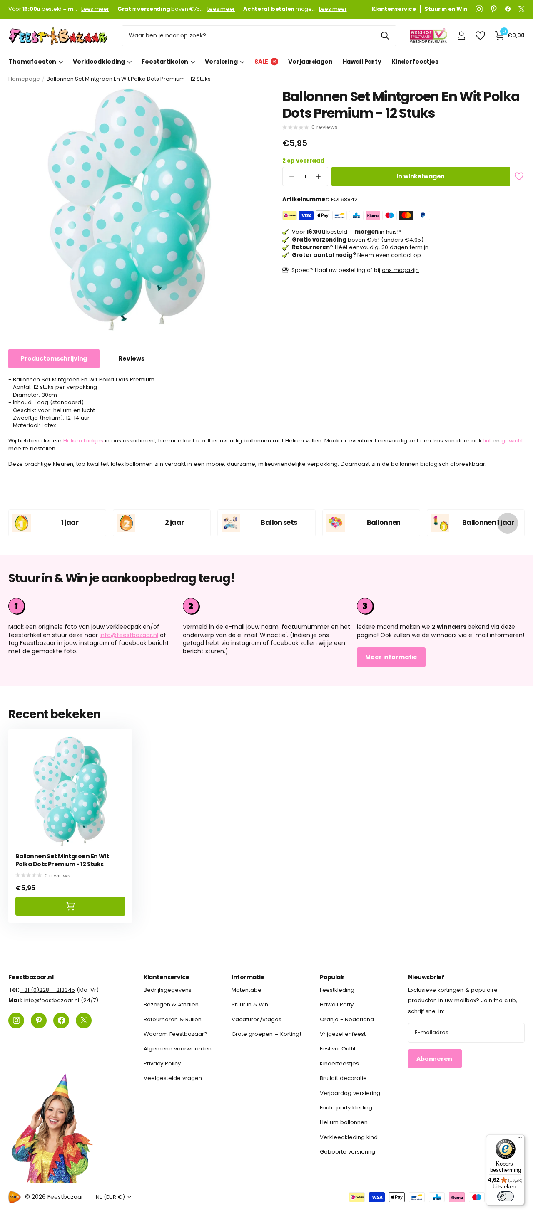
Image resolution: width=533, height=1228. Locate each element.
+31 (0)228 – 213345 (47, 990)
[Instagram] (479, 9)
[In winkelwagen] (70, 906)
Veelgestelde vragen (173, 1078)
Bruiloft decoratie (343, 1078)
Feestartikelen (165, 61)
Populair (332, 977)
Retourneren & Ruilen (173, 1019)
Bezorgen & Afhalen (171, 1004)
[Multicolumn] (441, 606)
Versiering (221, 61)
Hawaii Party (362, 61)
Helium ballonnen (344, 1122)
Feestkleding (337, 990)
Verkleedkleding (99, 61)
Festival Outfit (338, 1049)
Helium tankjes (83, 441)
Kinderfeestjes (414, 61)
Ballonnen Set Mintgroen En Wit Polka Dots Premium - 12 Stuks (62, 860)
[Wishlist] (480, 35)
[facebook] (508, 9)
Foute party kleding (346, 1108)
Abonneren (434, 1059)
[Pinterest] (494, 9)
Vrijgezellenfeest (343, 1034)
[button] (318, 177)
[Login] (461, 35)
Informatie (248, 977)
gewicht (512, 441)
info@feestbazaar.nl (129, 635)
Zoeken (385, 35)
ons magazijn (400, 270)
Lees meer (95, 9)
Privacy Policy (162, 1063)
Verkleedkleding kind (349, 1137)
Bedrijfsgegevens (168, 990)
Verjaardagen (310, 61)
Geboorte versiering (347, 1152)
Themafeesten (32, 61)
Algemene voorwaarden (178, 1049)
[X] (521, 9)
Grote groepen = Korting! (266, 1034)
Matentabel (247, 990)
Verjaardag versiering (350, 1093)
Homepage (24, 79)
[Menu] (520, 1139)
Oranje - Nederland (347, 1019)
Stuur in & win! (251, 1004)
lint (487, 441)
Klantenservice (166, 977)
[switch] (505, 1196)
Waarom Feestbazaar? (175, 1034)
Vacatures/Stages (256, 1019)
